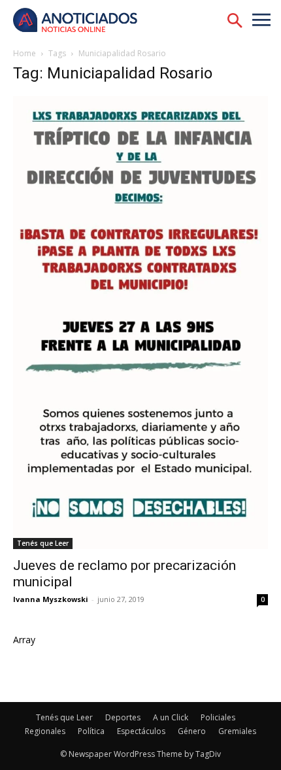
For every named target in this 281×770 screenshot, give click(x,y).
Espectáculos (141, 731)
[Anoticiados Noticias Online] (81, 21)
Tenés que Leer (43, 543)
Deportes (122, 717)
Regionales (45, 731)
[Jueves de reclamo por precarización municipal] (140, 322)
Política (91, 731)
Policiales (218, 717)
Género (192, 731)
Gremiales (237, 731)
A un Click (170, 717)
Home (24, 53)
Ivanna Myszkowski (50, 599)
